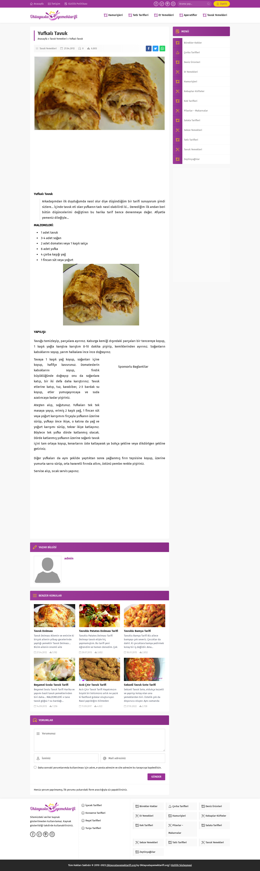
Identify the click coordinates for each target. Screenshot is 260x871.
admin (68, 558)
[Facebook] (156, 4)
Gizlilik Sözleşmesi (181, 865)
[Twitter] (162, 4)
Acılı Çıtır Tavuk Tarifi (92, 684)
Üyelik (223, 3)
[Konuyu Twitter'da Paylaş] (155, 48)
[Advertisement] (99, 161)
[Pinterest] (167, 4)
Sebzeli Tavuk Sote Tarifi (140, 684)
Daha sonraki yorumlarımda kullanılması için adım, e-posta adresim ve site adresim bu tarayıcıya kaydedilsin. (99, 767)
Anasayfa (42, 38)
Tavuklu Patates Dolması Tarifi (98, 631)
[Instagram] (173, 4)
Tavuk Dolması (43, 631)
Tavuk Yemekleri (58, 38)
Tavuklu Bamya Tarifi (137, 631)
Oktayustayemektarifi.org (121, 865)
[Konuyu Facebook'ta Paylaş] (149, 48)
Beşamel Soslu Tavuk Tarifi (51, 684)
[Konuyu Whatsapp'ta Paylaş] (162, 48)
